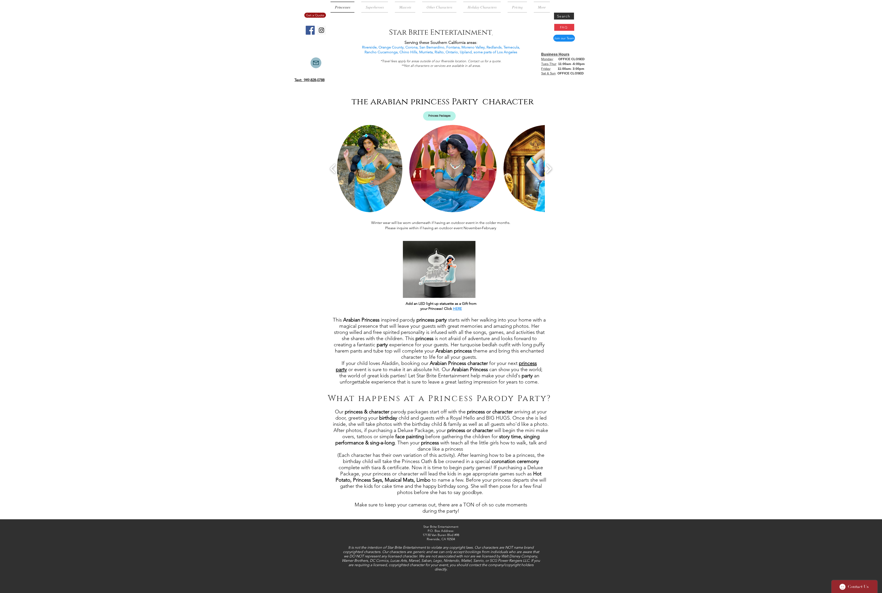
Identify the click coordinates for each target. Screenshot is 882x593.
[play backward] (333, 168)
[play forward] (549, 168)
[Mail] (316, 62)
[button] (369, 168)
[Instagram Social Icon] (321, 30)
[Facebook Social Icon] (310, 30)
